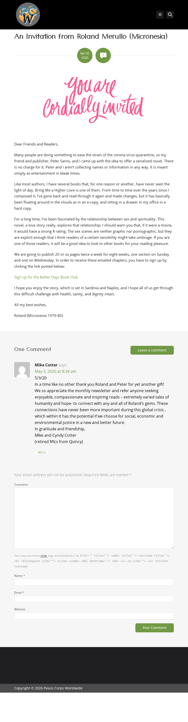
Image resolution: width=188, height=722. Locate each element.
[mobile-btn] (160, 15)
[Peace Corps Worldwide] (28, 15)
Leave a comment (152, 350)
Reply (42, 452)
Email (19, 592)
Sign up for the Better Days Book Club (46, 277)
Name (19, 576)
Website (19, 609)
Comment (21, 484)
